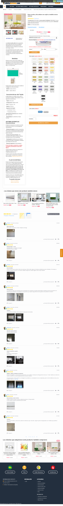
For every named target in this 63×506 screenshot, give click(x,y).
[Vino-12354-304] (40, 69)
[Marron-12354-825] (34, 69)
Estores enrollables (15, 180)
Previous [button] (2, 200)
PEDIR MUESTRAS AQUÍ (36, 104)
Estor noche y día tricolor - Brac (10, 203)
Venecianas (43, 6)
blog (38, 491)
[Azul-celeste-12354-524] (52, 78)
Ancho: (30, 49)
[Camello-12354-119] (52, 60)
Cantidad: (31, 118)
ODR (26, 481)
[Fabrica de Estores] (11, 2)
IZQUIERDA (46, 111)
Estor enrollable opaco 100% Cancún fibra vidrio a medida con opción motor (52, 204)
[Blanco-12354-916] (34, 60)
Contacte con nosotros (42, 498)
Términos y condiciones (42, 496)
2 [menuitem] (30, 436)
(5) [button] (24, 214)
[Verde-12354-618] (40, 78)
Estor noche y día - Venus (23, 203)
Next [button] (60, 200)
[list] (33, 233)
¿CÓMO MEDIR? (34, 52)
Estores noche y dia (15, 182)
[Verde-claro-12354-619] (46, 78)
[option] (10, 199)
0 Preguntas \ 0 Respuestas (9, 215)
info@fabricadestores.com (17, 156)
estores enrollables (41, 483)
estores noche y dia (41, 486)
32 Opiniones (36, 18)
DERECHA (40, 111)
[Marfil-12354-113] (40, 60)
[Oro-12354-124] (34, 78)
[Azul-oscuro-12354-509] (34, 87)
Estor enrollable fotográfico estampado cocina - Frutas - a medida (24, 454)
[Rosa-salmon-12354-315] (46, 69)
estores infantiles (41, 488)
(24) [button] (25, 213)
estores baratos (41, 484)
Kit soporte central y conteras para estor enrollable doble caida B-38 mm (10, 454)
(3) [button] (24, 215)
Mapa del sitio (40, 499)
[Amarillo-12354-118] (52, 69)
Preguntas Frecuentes (32, 27)
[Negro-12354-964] (43, 97)
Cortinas (50, 6)
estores (39, 481)
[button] (53, 214)
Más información (60, 1)
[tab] (14, 39)
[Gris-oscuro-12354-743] (52, 87)
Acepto (54, 1)
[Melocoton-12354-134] (46, 60)
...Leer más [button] (16, 379)
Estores (12, 6)
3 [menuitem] (32, 436)
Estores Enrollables (21, 6)
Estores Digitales (34, 6)
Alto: (45, 49)
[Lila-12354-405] (40, 87)
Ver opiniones (42, 27)
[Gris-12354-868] (46, 87)
